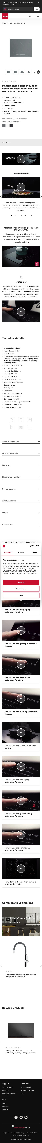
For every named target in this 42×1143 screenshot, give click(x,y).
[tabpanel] (21, 196)
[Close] (38, 2)
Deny (21, 595)
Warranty (5, 1090)
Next (34, 72)
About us (5, 1106)
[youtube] (21, 1117)
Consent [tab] (7, 552)
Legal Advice (7, 1133)
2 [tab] (15, 215)
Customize (20, 589)
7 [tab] (32, 215)
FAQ (22, 1093)
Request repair (7, 1087)
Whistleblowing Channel (20, 1135)
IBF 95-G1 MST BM (13, 1048)
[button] (17, 9)
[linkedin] (26, 1117)
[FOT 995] (21, 954)
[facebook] (16, 1117)
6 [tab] (28, 215)
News (4, 1103)
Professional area (27, 1090)
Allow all (21, 582)
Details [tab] (21, 552)
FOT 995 (9, 971)
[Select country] (34, 16)
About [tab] (34, 552)
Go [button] (37, 9)
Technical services (9, 1093)
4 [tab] (22, 215)
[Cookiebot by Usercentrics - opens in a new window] (29, 546)
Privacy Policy (19, 1133)
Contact (5, 1110)
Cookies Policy (32, 1133)
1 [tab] (12, 215)
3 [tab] (18, 215)
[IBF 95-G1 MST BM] (21, 1031)
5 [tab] (25, 215)
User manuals (26, 1087)
